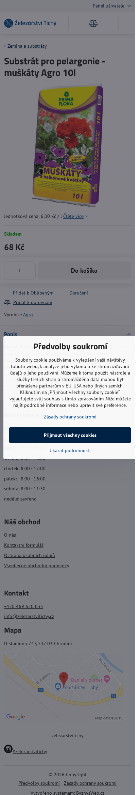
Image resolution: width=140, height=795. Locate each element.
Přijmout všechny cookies (70, 435)
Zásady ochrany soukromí (70, 417)
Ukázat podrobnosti (70, 450)
